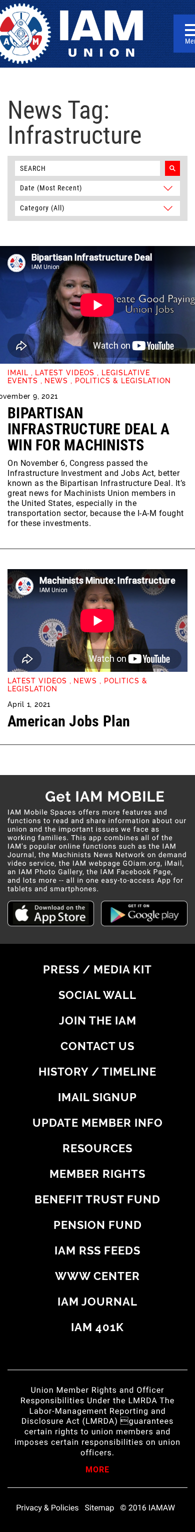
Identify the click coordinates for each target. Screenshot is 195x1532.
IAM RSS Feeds (97, 1250)
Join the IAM (97, 1020)
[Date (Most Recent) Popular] (97, 187)
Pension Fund (98, 1224)
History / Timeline (97, 1071)
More (98, 1470)
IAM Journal (98, 1301)
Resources (97, 1148)
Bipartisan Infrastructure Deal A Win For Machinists (89, 429)
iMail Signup (97, 1097)
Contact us (97, 1046)
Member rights (98, 1173)
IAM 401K (97, 1327)
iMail (18, 373)
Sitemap (99, 1508)
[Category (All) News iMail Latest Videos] (97, 207)
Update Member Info (97, 1122)
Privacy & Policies (47, 1508)
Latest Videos (64, 373)
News (56, 381)
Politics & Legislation (123, 381)
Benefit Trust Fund (97, 1199)
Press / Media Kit (97, 969)
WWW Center (97, 1276)
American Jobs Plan (69, 721)
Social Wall (97, 994)
